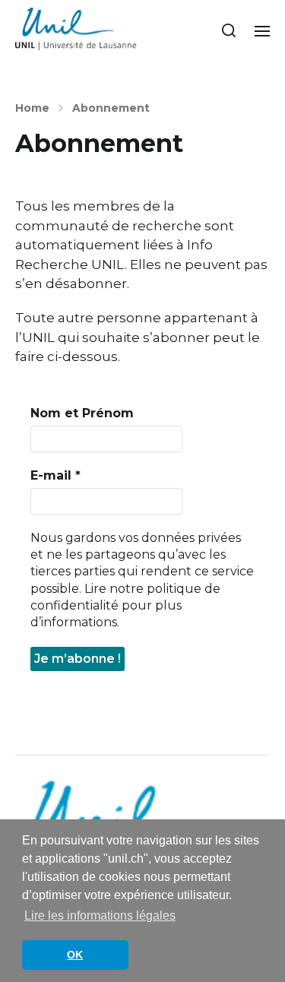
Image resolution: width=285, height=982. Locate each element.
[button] (229, 30)
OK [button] (75, 955)
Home (32, 108)
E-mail (55, 475)
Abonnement (111, 108)
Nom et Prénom (82, 413)
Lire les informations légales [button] (100, 915)
